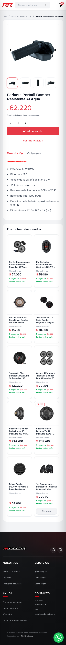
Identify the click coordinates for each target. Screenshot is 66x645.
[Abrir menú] (55, 5)
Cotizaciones (41, 577)
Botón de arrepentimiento (15, 620)
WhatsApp (7, 614)
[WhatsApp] (53, 550)
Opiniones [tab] (34, 153)
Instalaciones (41, 572)
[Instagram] (60, 550)
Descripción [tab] (15, 153)
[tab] (12, 82)
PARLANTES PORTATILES (21, 16)
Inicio (5, 16)
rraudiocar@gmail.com (45, 614)
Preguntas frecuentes (13, 584)
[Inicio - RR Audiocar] (7, 5)
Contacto (7, 577)
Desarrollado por (20, 636)
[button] (61, 5)
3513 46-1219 (40, 604)
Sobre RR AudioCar (11, 572)
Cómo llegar (40, 584)
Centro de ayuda (10, 608)
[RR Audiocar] (14, 548)
